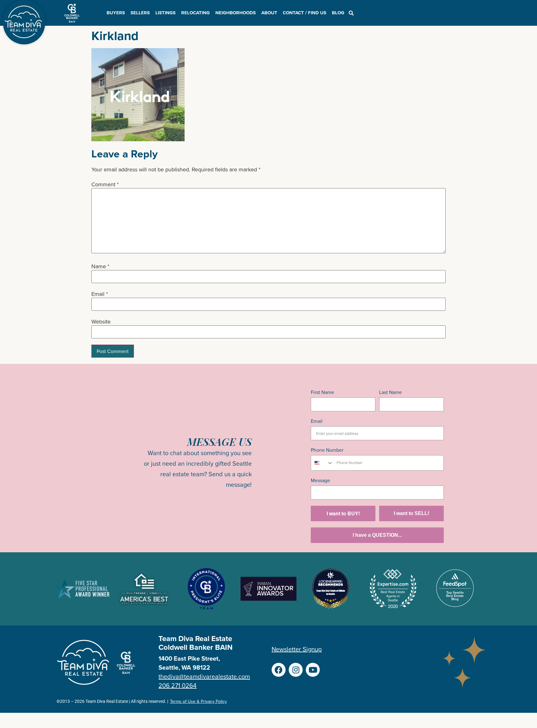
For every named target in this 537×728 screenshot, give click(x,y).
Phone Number (327, 449)
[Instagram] (296, 670)
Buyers (116, 12)
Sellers (140, 12)
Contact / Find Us (304, 12)
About (269, 12)
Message (320, 480)
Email (99, 294)
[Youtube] (313, 670)
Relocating (195, 12)
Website (101, 321)
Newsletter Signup (297, 648)
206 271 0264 (177, 685)
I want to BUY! (343, 513)
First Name (322, 392)
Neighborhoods (235, 12)
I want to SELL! (411, 513)
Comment (105, 184)
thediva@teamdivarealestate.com (204, 676)
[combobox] (322, 462)
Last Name (390, 392)
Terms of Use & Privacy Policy (198, 701)
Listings (165, 12)
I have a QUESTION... (377, 535)
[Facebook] (279, 670)
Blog (338, 12)
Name (100, 266)
